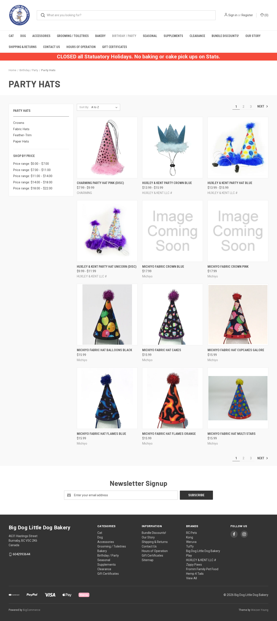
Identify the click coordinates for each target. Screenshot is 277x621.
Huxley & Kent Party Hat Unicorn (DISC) (107, 267)
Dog (23, 36)
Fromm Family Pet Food (202, 569)
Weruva (191, 542)
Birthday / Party (124, 36)
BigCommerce (31, 609)
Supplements (173, 36)
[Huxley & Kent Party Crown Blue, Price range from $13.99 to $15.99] (172, 148)
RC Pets (191, 533)
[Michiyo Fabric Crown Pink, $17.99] (237, 231)
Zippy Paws (194, 564)
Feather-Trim (22, 135)
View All (191, 578)
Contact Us (51, 47)
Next (261, 106)
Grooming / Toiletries (73, 36)
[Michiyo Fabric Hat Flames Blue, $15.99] (107, 398)
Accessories (41, 36)
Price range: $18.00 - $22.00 (32, 188)
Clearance (197, 36)
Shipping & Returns (23, 47)
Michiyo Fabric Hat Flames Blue (101, 434)
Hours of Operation (81, 47)
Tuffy (190, 546)
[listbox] (105, 107)
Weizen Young (259, 609)
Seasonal (150, 36)
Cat (11, 36)
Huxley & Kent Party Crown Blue (167, 183)
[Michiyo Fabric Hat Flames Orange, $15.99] (172, 398)
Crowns (18, 123)
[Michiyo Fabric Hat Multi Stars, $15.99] (237, 398)
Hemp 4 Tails (195, 573)
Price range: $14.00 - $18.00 (32, 182)
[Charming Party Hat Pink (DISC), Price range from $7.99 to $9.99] (107, 148)
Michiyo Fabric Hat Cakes (161, 350)
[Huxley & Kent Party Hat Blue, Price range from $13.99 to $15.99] (237, 148)
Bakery (100, 36)
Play (189, 555)
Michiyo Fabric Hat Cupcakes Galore (236, 350)
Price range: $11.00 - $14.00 (32, 176)
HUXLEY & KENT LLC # (201, 560)
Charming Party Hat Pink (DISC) (100, 183)
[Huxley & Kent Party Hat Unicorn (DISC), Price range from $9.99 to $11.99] (107, 231)
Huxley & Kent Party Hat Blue (230, 183)
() (266, 15)
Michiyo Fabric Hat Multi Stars (232, 434)
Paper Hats (21, 141)
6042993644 (21, 554)
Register (247, 15)
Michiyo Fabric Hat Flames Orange (169, 434)
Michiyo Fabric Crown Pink (228, 267)
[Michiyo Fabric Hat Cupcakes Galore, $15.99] (237, 314)
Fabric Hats (21, 129)
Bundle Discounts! (225, 36)
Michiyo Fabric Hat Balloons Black (104, 350)
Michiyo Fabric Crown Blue (163, 267)
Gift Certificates (114, 47)
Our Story (253, 36)
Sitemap (147, 560)
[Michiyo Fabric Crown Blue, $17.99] (172, 231)
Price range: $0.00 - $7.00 (31, 164)
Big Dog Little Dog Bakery (203, 551)
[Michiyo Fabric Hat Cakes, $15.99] (172, 314)
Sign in (232, 15)
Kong (189, 537)
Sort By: (84, 107)
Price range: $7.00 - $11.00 (32, 170)
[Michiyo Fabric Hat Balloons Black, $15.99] (107, 314)
